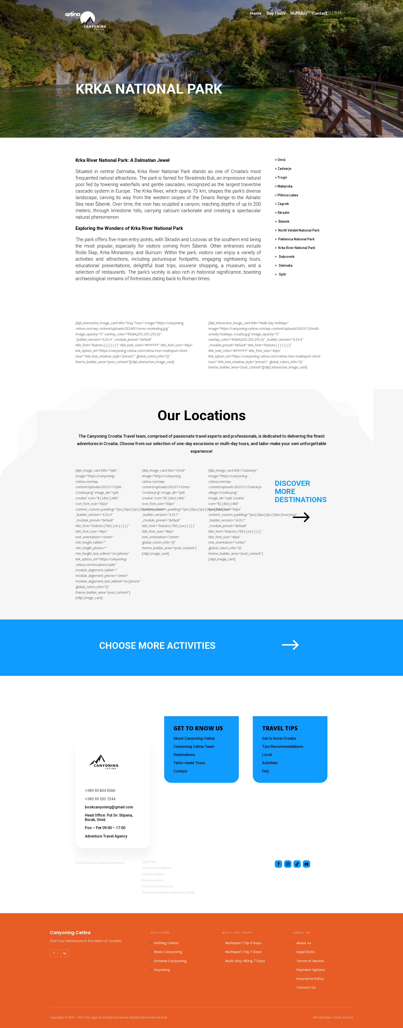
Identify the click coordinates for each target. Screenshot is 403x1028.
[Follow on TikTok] (297, 864)
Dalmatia (285, 265)
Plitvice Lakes (288, 195)
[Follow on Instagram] (288, 864)
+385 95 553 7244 (100, 799)
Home (282, 12)
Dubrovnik (286, 257)
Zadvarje (284, 168)
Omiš (281, 160)
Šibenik (283, 221)
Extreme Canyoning (170, 961)
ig (64, 953)
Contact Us (306, 987)
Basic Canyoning (168, 952)
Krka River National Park (296, 248)
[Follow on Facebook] (278, 864)
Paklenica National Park (296, 239)
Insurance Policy (310, 979)
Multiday (333, 12)
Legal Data (305, 952)
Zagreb (283, 204)
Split (282, 274)
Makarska (285, 186)
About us (303, 943)
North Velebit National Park (298, 230)
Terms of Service (310, 961)
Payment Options (310, 970)
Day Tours (306, 12)
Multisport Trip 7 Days (243, 952)
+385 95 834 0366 (100, 790)
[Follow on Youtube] (306, 864)
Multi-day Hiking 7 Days (245, 961)
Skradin (283, 212)
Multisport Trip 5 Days (243, 943)
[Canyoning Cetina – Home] (72, 15)
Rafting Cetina (166, 943)
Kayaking (162, 970)
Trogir (282, 177)
